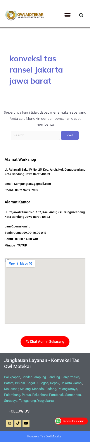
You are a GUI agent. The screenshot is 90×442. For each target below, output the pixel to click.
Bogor (30, 383)
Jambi (77, 383)
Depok (54, 383)
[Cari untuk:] (36, 135)
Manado (38, 389)
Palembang (12, 395)
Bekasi (20, 383)
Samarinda (73, 395)
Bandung (53, 377)
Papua (26, 395)
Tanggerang (27, 401)
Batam (9, 383)
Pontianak (56, 395)
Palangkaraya (67, 389)
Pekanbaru (40, 395)
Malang (25, 389)
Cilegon (42, 383)
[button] (67, 15)
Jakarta (66, 383)
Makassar (11, 389)
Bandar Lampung (34, 377)
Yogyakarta (45, 401)
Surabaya (10, 401)
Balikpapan (12, 377)
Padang (50, 389)
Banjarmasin (70, 377)
